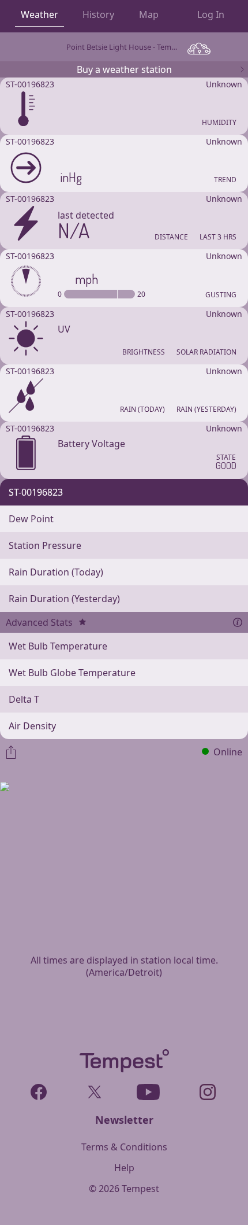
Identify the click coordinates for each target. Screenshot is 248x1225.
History (98, 14)
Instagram (207, 1089)
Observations (199, 48)
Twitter (92, 1089)
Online (227, 752)
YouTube (148, 1089)
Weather (39, 14)
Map (149, 14)
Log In (210, 14)
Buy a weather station (124, 69)
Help (124, 1167)
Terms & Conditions (124, 1147)
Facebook (39, 1089)
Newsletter (124, 1120)
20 (141, 294)
